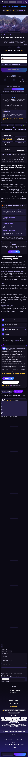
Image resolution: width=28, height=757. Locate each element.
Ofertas (19, 2)
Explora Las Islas (13, 695)
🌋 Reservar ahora (8, 378)
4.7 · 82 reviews (17, 89)
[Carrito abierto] (26, 2)
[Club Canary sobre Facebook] (12, 745)
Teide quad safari (17, 109)
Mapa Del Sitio (20, 739)
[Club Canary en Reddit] (21, 745)
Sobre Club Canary (13, 700)
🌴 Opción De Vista (14, 251)
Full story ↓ (14, 52)
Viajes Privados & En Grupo (14, 698)
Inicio (6, 2)
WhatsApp (16, 340)
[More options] (23, 2)
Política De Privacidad (20, 737)
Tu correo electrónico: (6, 660)
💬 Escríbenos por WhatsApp (10, 382)
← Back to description (7, 391)
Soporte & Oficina (13, 703)
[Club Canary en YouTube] (7, 745)
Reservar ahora (14, 69)
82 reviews (21, 10)
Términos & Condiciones (8, 737)
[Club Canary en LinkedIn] (14, 745)
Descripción (8, 89)
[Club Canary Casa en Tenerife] (2, 2)
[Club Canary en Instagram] (5, 745)
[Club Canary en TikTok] (9, 745)
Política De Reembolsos (8, 739)
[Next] (18, 47)
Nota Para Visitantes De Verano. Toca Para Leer (14, 731)
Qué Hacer (12, 2)
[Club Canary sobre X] (16, 745)
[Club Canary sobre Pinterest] (19, 745)
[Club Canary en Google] (23, 745)
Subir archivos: (14, 675)
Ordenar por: (4, 649)
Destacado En (13, 706)
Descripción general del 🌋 (7, 125)
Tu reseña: (3, 668)
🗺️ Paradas (18, 125)
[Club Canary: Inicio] (14, 690)
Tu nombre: (4, 656)
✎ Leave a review (18, 391)
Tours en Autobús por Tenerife (11, 684)
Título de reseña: (5, 664)
